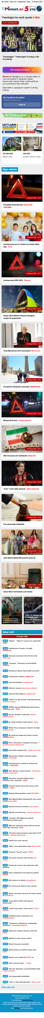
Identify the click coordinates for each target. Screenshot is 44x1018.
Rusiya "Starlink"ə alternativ (19, 715)
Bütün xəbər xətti (8, 987)
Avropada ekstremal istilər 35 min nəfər (20, 657)
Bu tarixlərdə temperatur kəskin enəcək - (21, 736)
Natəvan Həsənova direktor (21, 806)
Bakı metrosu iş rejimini (19, 880)
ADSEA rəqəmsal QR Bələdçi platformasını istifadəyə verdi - (21, 708)
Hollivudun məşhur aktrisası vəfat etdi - (20, 932)
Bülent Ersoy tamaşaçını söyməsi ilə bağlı (21, 729)
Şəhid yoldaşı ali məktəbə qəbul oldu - (20, 951)
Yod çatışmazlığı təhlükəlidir (16, 976)
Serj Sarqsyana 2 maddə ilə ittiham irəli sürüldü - (20, 764)
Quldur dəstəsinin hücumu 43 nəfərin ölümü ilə (22, 894)
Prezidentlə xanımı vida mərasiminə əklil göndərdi (20, 866)
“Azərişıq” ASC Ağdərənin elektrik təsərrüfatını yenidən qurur (18, 819)
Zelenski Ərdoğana (18, 682)
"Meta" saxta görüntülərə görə (22, 846)
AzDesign (17, 1008)
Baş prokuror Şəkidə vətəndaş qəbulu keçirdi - (20, 757)
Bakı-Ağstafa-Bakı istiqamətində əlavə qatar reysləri (22, 800)
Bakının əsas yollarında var (18, 957)
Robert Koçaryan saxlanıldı (16, 944)
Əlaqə (28, 2)
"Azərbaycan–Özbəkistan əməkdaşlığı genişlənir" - (20, 924)
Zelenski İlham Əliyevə (19, 694)
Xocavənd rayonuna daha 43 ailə (19, 859)
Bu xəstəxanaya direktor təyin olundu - (20, 887)
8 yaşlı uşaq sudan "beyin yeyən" (21, 909)
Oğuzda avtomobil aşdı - (22, 812)
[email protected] (27, 1000)
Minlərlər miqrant (20, 688)
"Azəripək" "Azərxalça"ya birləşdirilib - (20, 664)
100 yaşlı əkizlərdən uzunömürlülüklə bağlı (21, 970)
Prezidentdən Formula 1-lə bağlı (17, 649)
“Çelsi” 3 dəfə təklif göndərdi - (22, 983)
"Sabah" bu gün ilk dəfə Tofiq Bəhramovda (21, 700)
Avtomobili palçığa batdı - (21, 750)
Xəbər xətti (13, 2)
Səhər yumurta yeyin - (17, 963)
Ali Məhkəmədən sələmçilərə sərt (18, 917)
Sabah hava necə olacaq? (15, 840)
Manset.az (7, 76)
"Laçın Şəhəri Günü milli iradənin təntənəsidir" (18, 902)
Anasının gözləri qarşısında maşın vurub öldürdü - (21, 787)
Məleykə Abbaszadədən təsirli (21, 793)
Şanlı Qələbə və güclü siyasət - (22, 772)
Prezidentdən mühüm (18, 676)
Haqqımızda (22, 2)
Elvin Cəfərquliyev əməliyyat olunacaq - (21, 744)
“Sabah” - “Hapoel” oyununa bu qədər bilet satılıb (22, 642)
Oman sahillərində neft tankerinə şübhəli (21, 874)
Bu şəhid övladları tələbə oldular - (20, 722)
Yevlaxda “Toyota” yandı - (18, 852)
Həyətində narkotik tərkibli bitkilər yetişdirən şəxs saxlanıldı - (18, 779)
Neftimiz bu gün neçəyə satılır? (17, 938)
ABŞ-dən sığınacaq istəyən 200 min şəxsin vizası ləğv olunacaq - (21, 826)
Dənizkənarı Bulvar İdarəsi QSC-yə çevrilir (21, 671)
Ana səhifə (5, 2)
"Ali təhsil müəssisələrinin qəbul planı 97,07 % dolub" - (22, 834)
